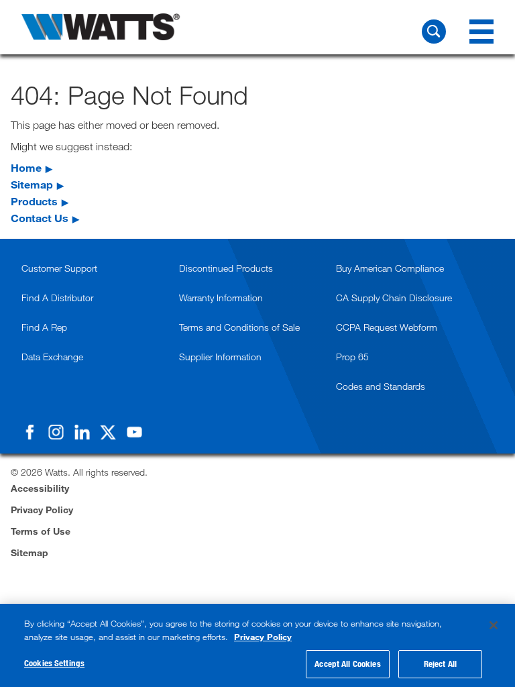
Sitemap (32, 184)
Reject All (440, 663)
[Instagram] (56, 432)
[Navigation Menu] (481, 31)
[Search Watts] (434, 31)
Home (26, 167)
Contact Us (39, 217)
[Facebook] (29, 432)
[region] (257, 645)
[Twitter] (108, 432)
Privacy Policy (263, 636)
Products (34, 201)
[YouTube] (134, 432)
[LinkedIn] (82, 432)
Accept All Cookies (347, 663)
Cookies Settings (54, 662)
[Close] (493, 625)
